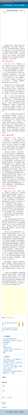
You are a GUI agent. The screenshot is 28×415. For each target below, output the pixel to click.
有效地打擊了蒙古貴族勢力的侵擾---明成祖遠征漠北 (10, 329)
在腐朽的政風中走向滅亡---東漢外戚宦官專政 (15, 340)
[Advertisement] (14, 29)
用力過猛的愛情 (7, 369)
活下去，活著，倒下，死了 (10, 368)
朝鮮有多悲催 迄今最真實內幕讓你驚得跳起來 (15, 371)
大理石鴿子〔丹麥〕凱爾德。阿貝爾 (12, 366)
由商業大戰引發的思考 (9, 361)
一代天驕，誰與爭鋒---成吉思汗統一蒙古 (13, 349)
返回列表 (4, 407)
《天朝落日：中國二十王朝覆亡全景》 (13, 362)
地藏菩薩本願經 (7, 347)
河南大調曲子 (6, 342)
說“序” (4, 345)
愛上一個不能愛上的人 (9, 364)
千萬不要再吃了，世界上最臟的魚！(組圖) (14, 359)
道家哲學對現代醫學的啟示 (10, 339)
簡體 (21, 10)
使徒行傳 (5, 344)
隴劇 (4, 352)
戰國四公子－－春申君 (9, 373)
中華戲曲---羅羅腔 (7, 351)
